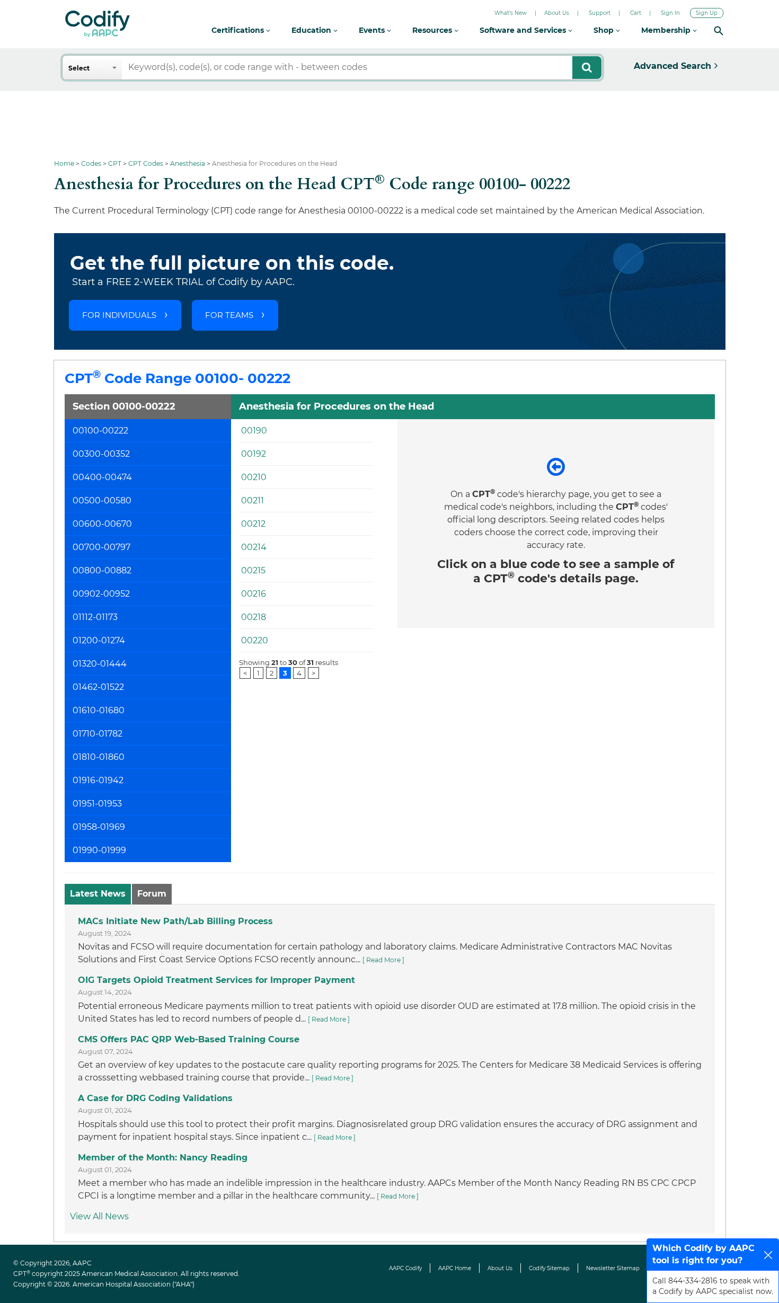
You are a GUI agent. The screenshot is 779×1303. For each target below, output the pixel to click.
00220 (254, 640)
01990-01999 (99, 850)
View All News (99, 1216)
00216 (253, 594)
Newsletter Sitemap (613, 1268)
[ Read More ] (383, 960)
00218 (253, 617)
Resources (433, 30)
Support (599, 13)
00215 (253, 570)
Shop (605, 30)
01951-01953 (97, 804)
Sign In (670, 13)
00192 (253, 454)
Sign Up (707, 13)
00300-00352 (101, 454)
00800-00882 (102, 570)
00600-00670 (102, 524)
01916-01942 (98, 780)
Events (373, 30)
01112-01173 (95, 617)
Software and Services (524, 30)
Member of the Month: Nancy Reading (162, 1158)
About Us (556, 13)
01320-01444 (100, 664)
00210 (254, 477)
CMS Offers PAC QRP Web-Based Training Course (188, 1039)
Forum (151, 894)
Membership (667, 30)
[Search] (718, 30)
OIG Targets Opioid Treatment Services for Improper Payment (216, 980)
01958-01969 (99, 827)
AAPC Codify (405, 1268)
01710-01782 (97, 734)
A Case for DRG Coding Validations (155, 1098)
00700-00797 (101, 547)
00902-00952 (101, 594)
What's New (510, 13)
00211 (252, 500)
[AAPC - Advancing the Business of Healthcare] (97, 24)
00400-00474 (102, 477)
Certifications (238, 30)
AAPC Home (454, 1268)
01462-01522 (98, 687)
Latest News (98, 894)
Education (312, 30)
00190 (254, 431)
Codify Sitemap (549, 1268)
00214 (254, 547)
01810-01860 (99, 757)
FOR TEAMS (229, 315)
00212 (253, 524)
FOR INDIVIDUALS (119, 315)
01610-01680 (99, 710)
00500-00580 (102, 500)
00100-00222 (100, 431)
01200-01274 (99, 640)
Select (79, 68)
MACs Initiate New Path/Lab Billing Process (175, 921)
